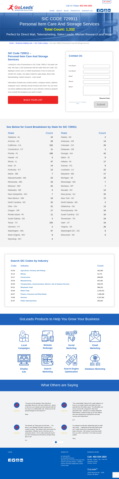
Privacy (83, 102)
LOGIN (10, 452)
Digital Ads (75, 463)
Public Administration (29, 301)
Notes (71, 87)
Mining (23, 274)
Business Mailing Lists (24, 43)
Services (24, 297)
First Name (72, 65)
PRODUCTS (75, 11)
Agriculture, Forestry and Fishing (33, 270)
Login (107, 1)
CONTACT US (87, 11)
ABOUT (59, 11)
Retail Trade (25, 291)
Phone (71, 81)
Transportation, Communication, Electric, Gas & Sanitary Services (45, 284)
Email (71, 76)
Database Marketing (95, 369)
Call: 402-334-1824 (96, 456)
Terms (77, 103)
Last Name (72, 71)
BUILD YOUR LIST (33, 100)
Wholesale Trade (27, 287)
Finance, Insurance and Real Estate (33, 294)
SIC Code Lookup (41, 43)
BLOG (66, 11)
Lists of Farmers (71, 460)
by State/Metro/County (67, 458)
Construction (25, 277)
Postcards (69, 463)
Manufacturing (26, 281)
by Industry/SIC (65, 456)
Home (11, 43)
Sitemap (63, 460)
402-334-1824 (86, 6)
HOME (51, 11)
